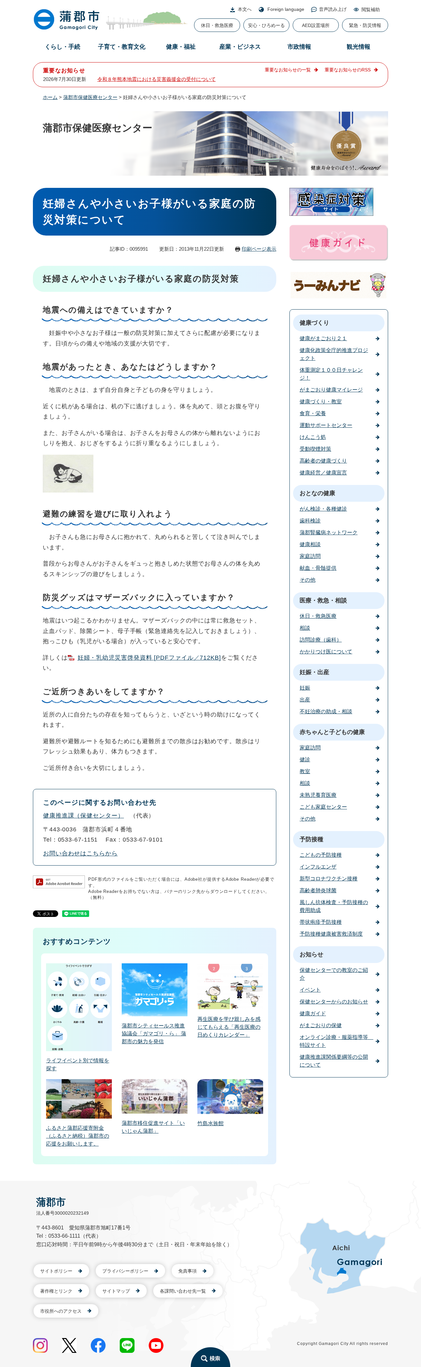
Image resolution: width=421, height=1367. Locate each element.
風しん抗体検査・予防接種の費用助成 (334, 906)
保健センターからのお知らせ (334, 1001)
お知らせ (311, 954)
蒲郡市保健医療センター (90, 97)
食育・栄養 (313, 413)
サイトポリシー (56, 1271)
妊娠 (305, 688)
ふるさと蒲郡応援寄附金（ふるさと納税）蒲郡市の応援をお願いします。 (77, 1136)
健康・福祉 (181, 46)
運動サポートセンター (326, 425)
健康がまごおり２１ (323, 338)
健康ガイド (313, 1013)
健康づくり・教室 (321, 401)
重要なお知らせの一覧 (288, 69)
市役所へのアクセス (61, 1311)
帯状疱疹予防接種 (321, 922)
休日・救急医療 (217, 25)
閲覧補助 (370, 9)
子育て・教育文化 (121, 46)
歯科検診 (310, 520)
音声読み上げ (333, 9)
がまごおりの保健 (321, 1025)
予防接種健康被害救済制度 (331, 934)
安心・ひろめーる (266, 25)
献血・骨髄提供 (318, 568)
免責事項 (187, 1271)
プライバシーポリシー (125, 1271)
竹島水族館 (210, 1123)
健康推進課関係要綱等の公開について (334, 1061)
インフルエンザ (318, 867)
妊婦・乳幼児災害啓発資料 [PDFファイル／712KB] (149, 657)
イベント (310, 990)
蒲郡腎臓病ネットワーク (329, 532)
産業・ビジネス (240, 46)
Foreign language (285, 9)
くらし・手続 (62, 46)
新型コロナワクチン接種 (329, 878)
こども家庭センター (323, 807)
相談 (305, 628)
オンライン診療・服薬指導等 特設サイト (336, 1041)
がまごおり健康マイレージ (331, 389)
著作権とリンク (56, 1291)
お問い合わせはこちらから (80, 853)
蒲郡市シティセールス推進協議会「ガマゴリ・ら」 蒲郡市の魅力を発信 (154, 1033)
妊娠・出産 (314, 672)
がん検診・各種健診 (323, 509)
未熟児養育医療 (318, 795)
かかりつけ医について (326, 651)
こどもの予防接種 (321, 855)
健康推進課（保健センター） (83, 815)
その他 (307, 580)
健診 (305, 759)
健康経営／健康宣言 (323, 472)
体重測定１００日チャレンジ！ (331, 374)
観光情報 (358, 46)
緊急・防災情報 (365, 25)
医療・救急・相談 (323, 600)
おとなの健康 (317, 493)
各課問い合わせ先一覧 (183, 1291)
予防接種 (311, 839)
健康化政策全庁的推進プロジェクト (334, 354)
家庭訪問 (310, 556)
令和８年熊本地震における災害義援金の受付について (156, 79)
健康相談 (310, 544)
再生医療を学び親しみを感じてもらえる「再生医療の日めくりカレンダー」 (228, 1027)
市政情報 (299, 46)
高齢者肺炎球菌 (318, 890)
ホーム (50, 97)
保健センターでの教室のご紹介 (334, 974)
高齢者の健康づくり (323, 461)
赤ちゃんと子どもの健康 (332, 732)
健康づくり (314, 322)
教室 (305, 771)
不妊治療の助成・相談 (326, 711)
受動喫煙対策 (315, 449)
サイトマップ (116, 1291)
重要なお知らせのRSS (348, 69)
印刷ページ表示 (259, 249)
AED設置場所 (316, 25)
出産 (305, 699)
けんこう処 (313, 437)
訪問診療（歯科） (321, 640)
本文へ (245, 9)
